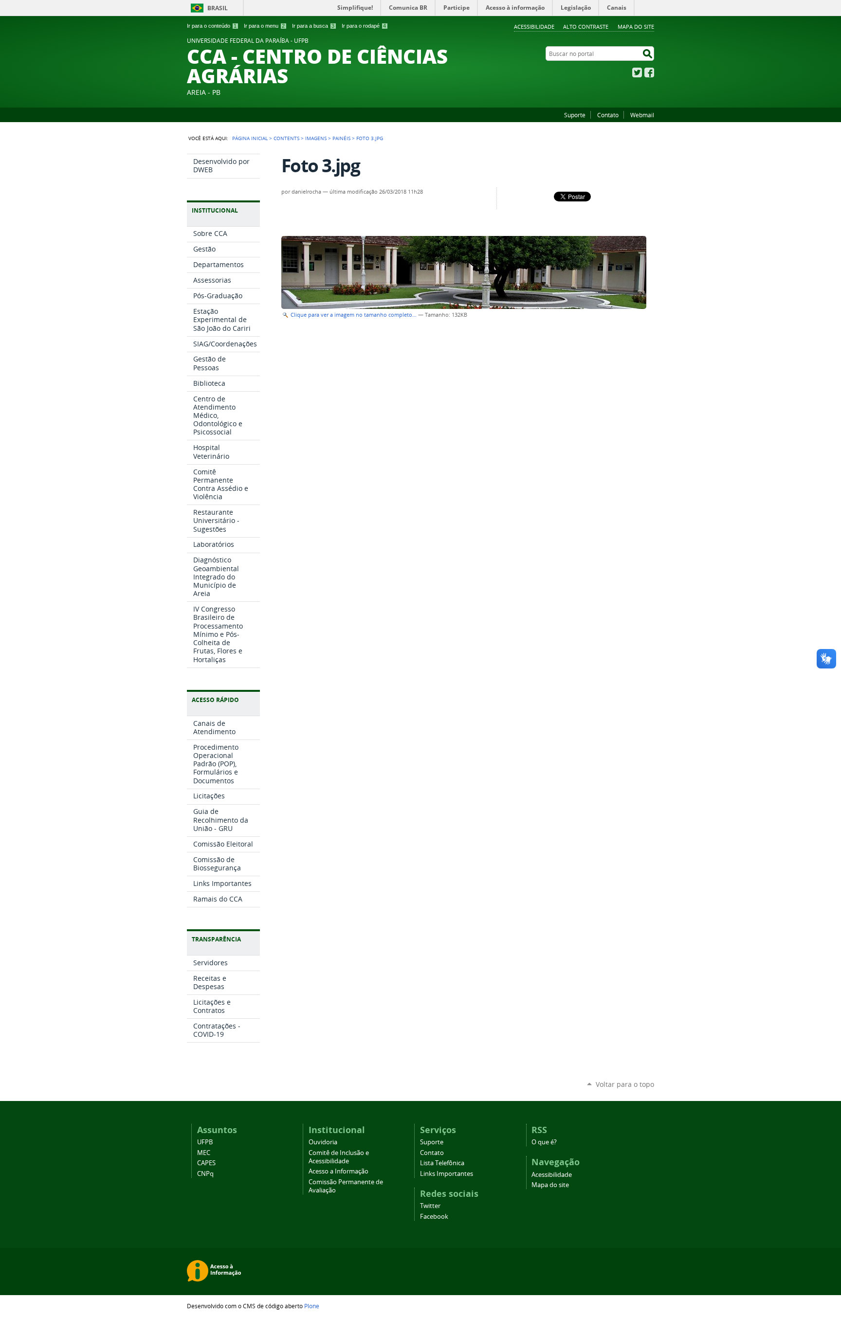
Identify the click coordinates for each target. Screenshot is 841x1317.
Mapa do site (636, 26)
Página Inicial (250, 138)
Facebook (649, 72)
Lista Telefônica (442, 1163)
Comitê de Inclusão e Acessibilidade (339, 1157)
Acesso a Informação (338, 1171)
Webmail (642, 115)
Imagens (316, 138)
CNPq (205, 1174)
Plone (311, 1306)
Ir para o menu (264, 26)
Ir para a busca (313, 26)
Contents (286, 138)
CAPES (206, 1163)
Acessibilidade (534, 26)
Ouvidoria (323, 1142)
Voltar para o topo (625, 1084)
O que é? (544, 1142)
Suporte (574, 115)
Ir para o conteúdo (212, 26)
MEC (203, 1153)
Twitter (637, 72)
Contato (608, 115)
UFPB (205, 1142)
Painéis (341, 138)
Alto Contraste (585, 26)
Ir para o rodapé (364, 26)
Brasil (217, 8)
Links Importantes (446, 1174)
